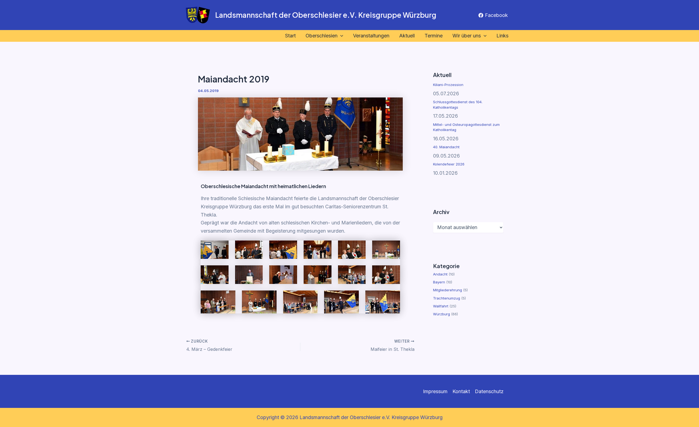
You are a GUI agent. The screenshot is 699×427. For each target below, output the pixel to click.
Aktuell (407, 35)
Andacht (440, 274)
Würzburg (441, 314)
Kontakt (461, 391)
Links (502, 35)
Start (290, 35)
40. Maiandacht (446, 147)
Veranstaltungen (371, 35)
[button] (340, 36)
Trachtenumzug (446, 298)
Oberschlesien (321, 35)
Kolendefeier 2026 (448, 164)
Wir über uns (466, 35)
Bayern (439, 282)
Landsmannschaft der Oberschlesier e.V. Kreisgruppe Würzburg (325, 14)
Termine (434, 35)
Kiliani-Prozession (448, 84)
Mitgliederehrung (447, 290)
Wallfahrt (440, 306)
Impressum (435, 391)
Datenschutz (489, 391)
